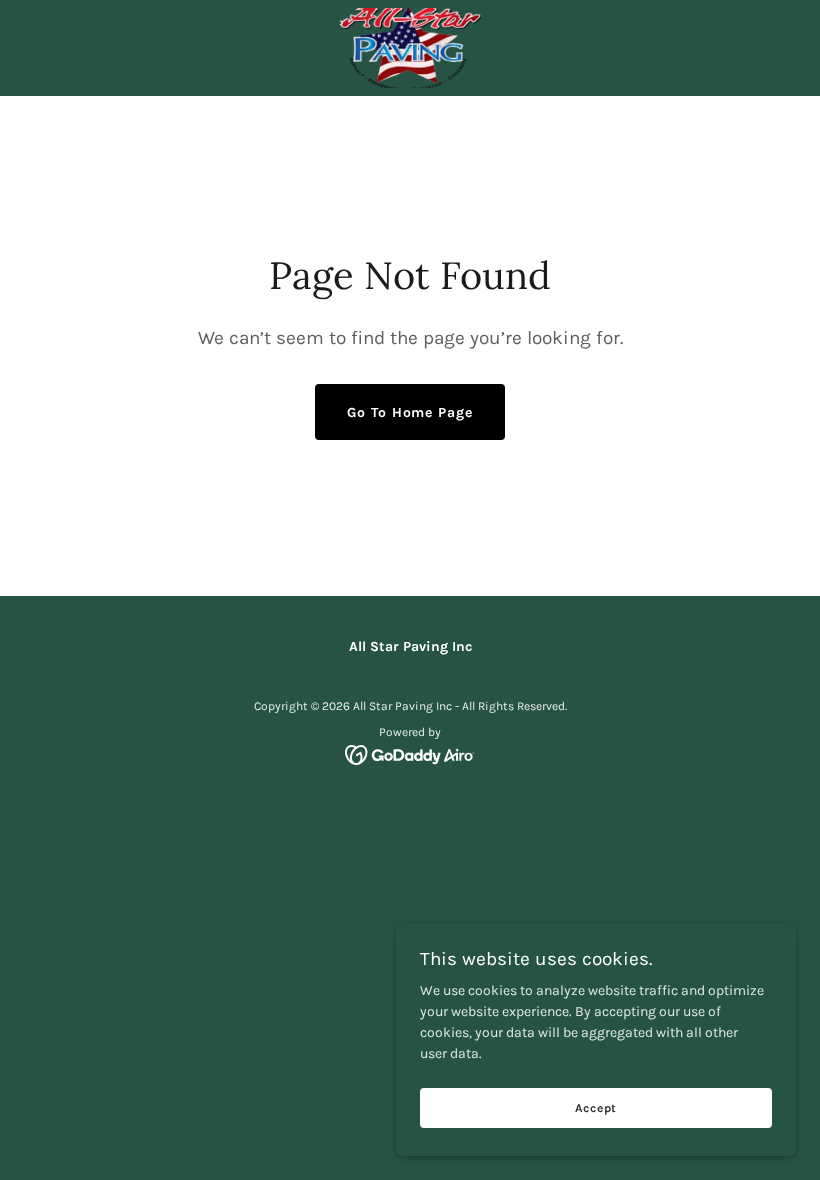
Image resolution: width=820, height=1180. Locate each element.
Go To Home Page (409, 412)
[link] (410, 48)
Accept (596, 1108)
